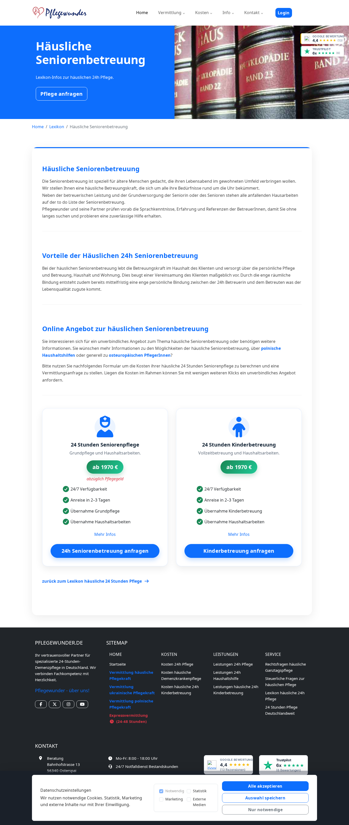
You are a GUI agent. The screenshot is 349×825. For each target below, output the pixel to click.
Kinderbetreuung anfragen (238, 550)
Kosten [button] (202, 12)
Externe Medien (199, 802)
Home (142, 12)
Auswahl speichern (265, 798)
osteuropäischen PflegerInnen (140, 355)
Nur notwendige (265, 809)
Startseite (117, 664)
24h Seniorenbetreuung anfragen (105, 550)
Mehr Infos (105, 534)
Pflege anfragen (61, 93)
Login (284, 13)
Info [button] (227, 12)
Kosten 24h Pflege (177, 664)
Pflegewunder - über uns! (62, 690)
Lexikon (56, 126)
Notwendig (174, 790)
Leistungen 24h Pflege (233, 664)
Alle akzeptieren (265, 786)
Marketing (174, 799)
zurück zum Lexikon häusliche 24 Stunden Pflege (92, 581)
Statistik (199, 790)
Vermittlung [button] (170, 12)
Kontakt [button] (252, 12)
